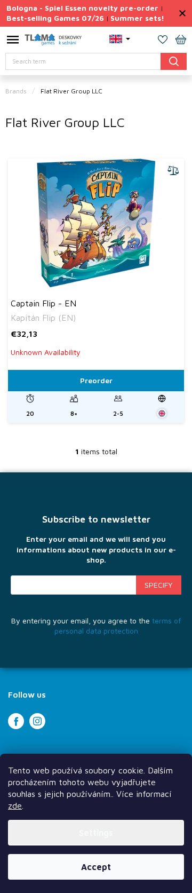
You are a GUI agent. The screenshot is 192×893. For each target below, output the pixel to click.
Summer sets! (137, 17)
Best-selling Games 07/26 (55, 17)
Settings (96, 832)
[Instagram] (37, 721)
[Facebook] (16, 721)
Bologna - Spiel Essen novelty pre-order (82, 7)
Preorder (96, 380)
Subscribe (158, 585)
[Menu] (12, 41)
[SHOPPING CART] (180, 40)
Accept (96, 867)
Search (173, 61)
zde (15, 805)
